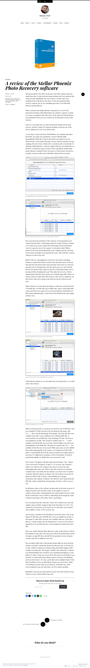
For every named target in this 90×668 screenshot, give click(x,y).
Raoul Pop (45, 16)
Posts (33, 23)
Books (39, 23)
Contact (66, 23)
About (27, 23)
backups (7, 98)
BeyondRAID (30, 139)
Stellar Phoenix (45, 110)
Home (22, 23)
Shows (55, 23)
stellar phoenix (10, 101)
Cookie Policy (25, 665)
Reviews (7, 79)
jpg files (16, 98)
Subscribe (63, 586)
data (12, 98)
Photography (47, 23)
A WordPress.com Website (45, 657)
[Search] (50, 1)
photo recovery (10, 99)
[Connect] (45, 1)
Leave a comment (10, 104)
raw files (18, 99)
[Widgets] (39, 1)
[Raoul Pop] (45, 10)
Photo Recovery (49, 113)
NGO (61, 23)
